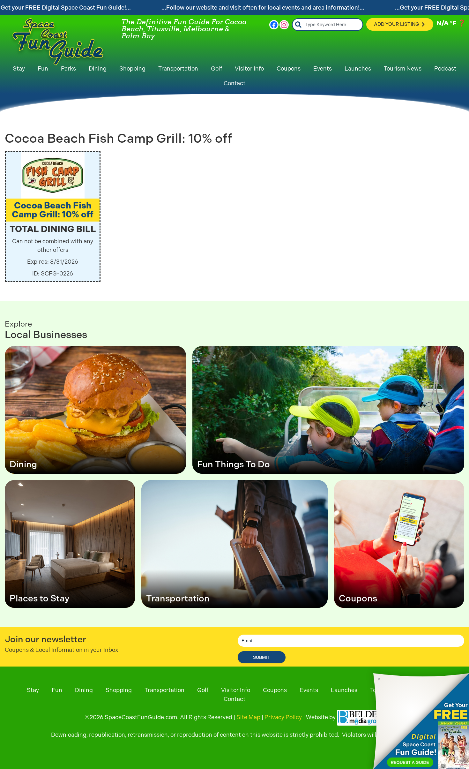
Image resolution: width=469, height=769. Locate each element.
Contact (234, 83)
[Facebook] (274, 24)
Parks (68, 68)
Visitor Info (249, 68)
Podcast (445, 68)
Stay (19, 68)
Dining (98, 68)
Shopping (132, 68)
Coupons (289, 68)
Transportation (178, 68)
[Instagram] (284, 24)
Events (322, 68)
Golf (216, 68)
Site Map (248, 717)
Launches (358, 68)
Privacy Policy (283, 717)
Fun (43, 68)
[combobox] (327, 24)
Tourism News (402, 68)
